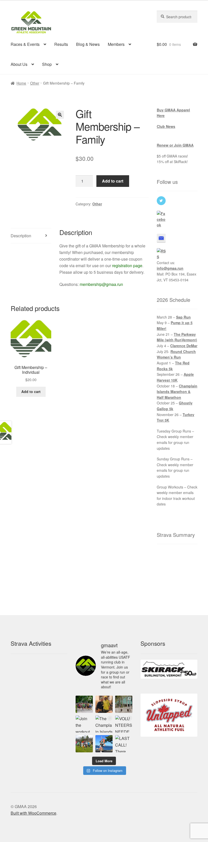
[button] (60, 115)
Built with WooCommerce (33, 813)
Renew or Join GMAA (175, 145)
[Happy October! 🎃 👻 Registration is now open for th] (84, 743)
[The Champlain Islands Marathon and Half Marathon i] (104, 724)
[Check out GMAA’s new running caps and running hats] (104, 704)
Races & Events (25, 44)
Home (21, 83)
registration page (127, 265)
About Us (19, 64)
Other (34, 83)
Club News (166, 126)
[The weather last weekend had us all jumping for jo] (104, 743)
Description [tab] (21, 236)
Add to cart (112, 181)
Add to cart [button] (31, 391)
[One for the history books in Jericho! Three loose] (123, 704)
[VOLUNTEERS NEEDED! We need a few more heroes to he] (123, 724)
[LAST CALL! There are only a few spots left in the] (123, 743)
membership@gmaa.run (101, 284)
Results (61, 44)
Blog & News (88, 44)
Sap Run (183, 317)
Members (116, 44)
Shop (47, 64)
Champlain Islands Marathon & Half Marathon (177, 391)
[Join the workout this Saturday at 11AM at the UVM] (84, 724)
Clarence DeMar (183, 345)
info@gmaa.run (170, 268)
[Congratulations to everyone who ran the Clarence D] (84, 704)
